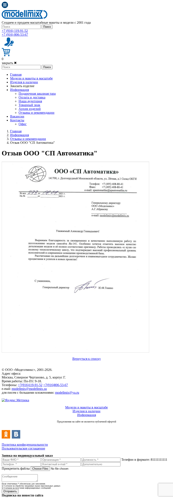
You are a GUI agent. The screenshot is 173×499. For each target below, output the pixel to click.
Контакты (17, 120)
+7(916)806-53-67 (55, 385)
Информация (19, 90)
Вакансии (17, 116)
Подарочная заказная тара (37, 93)
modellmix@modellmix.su (29, 389)
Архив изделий (30, 109)
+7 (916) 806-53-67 (15, 34)
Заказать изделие (22, 86)
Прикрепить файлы (16, 468)
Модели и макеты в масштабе (31, 78)
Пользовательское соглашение (23, 448)
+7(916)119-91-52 (30, 385)
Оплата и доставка (32, 97)
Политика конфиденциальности (25, 444)
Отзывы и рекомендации (36, 112)
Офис (23, 124)
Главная (16, 74)
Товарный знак (29, 105)
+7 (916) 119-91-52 (15, 31)
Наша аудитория (30, 101)
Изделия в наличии (24, 82)
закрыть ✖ (9, 63)
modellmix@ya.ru (67, 392)
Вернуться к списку (86, 359)
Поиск (47, 26)
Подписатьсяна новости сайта (86, 426)
